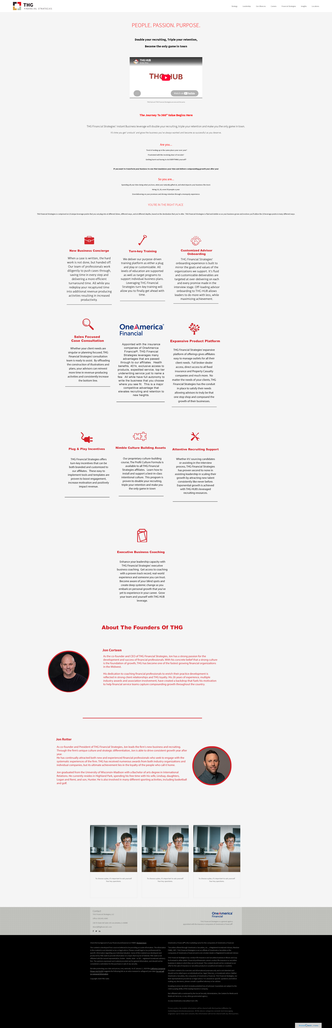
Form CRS (194, 1001)
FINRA (170, 950)
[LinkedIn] (99, 931)
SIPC (175, 950)
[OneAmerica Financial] (222, 914)
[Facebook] (93, 931)
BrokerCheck (141, 943)
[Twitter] (96, 931)
